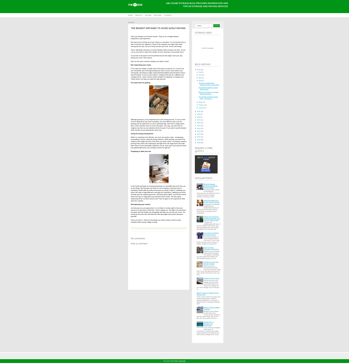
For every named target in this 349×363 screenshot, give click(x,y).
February (202, 105)
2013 (199, 131)
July (200, 72)
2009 (199, 142)
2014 (199, 128)
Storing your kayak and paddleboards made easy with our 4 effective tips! (212, 218)
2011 (198, 137)
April (200, 80)
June (200, 75)
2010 (199, 140)
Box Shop (157, 15)
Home (130, 15)
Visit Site (182, 361)
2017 (199, 120)
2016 (199, 123)
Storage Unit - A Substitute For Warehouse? (209, 323)
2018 (199, 117)
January (201, 108)
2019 (199, 114)
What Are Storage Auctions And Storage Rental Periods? (211, 185)
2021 (199, 69)
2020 (199, 111)
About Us (138, 15)
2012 (199, 134)
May (200, 78)
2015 (199, 125)
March (201, 102)
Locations (167, 15)
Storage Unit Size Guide (211, 278)
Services (148, 15)
